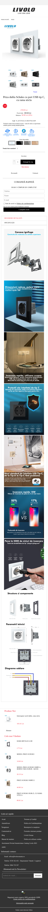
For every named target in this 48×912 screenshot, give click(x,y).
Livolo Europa (28, 835)
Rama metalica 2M (24, 741)
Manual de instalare (8, 839)
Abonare (8, 730)
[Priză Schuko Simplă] (8, 783)
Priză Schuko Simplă (25, 780)
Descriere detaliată (13, 218)
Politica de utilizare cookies (32, 839)
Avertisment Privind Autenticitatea (12, 843)
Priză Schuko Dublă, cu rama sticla (29, 794)
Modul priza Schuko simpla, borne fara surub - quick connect (29, 768)
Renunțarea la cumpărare (32, 827)
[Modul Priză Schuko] (8, 757)
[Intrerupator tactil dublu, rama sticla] (8, 719)
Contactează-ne (6, 831)
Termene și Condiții (30, 819)
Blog (3, 835)
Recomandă (14, 173)
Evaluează (35, 173)
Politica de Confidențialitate (33, 823)
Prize (12, 19)
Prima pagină (5, 19)
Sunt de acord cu (19, 203)
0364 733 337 (14, 865)
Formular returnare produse (32, 831)
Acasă (3, 819)
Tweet (35, 92)
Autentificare (6, 823)
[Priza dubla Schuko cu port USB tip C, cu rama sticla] (24, 66)
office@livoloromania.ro (17, 856)
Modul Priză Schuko (25, 754)
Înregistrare (5, 827)
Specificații (9, 223)
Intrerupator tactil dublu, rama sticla (28, 716)
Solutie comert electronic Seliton (24, 910)
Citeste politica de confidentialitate (24, 899)
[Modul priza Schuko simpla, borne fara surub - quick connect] (8, 770)
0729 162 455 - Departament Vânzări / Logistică (25, 861)
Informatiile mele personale (25, 903)
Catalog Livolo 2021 (30, 843)
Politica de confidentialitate (25, 203)
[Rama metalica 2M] (8, 744)
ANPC (4, 847)
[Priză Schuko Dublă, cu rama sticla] (8, 796)
